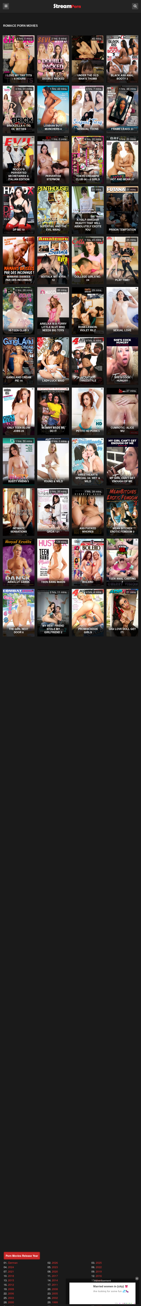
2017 (55, 1276)
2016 (99, 1276)
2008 (55, 1289)
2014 (55, 1280)
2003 (11, 1298)
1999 (55, 1302)
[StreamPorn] (67, 6)
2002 (55, 1298)
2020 (55, 1271)
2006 (11, 1293)
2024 (11, 1267)
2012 (11, 1284)
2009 (11, 1289)
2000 (11, 1302)
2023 (55, 1267)
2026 (55, 1262)
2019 (99, 1271)
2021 (11, 1271)
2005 (55, 1293)
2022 (99, 1267)
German (13, 1262)
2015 (11, 1280)
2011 (55, 1284)
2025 (99, 1262)
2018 (11, 1276)
